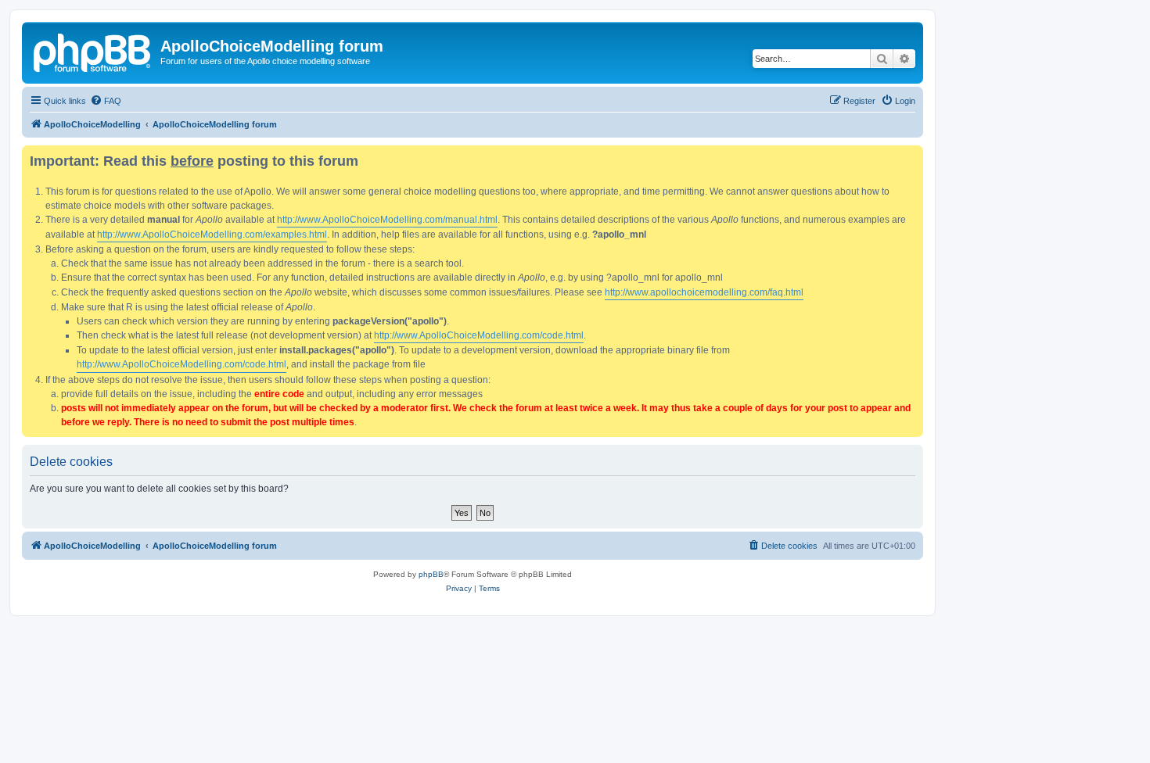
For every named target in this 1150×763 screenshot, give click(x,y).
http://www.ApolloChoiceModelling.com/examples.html (212, 234)
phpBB (431, 574)
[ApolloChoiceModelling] (93, 51)
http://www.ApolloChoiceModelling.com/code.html (479, 335)
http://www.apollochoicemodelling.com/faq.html (704, 292)
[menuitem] (105, 100)
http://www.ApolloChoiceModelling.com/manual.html (387, 219)
